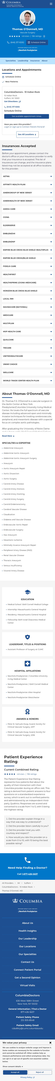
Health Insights (27, 931)
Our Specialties (27, 954)
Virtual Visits (27, 986)
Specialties (11, 61)
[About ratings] (44, 36)
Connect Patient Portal (27, 970)
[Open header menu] (51, 3)
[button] (27, 134)
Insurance (35, 61)
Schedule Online (38, 42)
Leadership (23, 61)
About (44, 61)
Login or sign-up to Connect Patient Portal (23, 127)
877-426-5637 (27, 1012)
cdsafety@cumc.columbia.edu (27, 1028)
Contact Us (27, 962)
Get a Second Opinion (27, 978)
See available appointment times (26, 116)
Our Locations (27, 947)
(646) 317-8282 (17, 42)
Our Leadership (27, 939)
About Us (27, 923)
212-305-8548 (27, 1020)
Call (27, 874)
